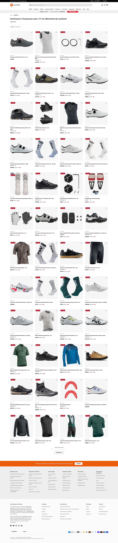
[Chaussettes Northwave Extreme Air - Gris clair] (46, 149)
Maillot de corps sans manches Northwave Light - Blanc (45, 57)
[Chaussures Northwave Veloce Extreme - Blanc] (96, 320)
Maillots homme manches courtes (17, 474)
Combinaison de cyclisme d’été (16, 485)
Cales (97, 480)
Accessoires (64, 9)
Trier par (12, 26)
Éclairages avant (81, 482)
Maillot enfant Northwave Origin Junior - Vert (19, 370)
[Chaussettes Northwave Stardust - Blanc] (46, 287)
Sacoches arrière (52, 486)
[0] (105, 5)
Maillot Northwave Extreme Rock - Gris (43, 335)
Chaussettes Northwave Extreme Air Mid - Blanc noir (96, 163)
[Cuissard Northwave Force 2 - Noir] (96, 252)
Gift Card (101, 509)
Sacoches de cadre (52, 489)
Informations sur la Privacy (65, 511)
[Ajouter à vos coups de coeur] (31, 32)
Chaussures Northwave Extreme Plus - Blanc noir (70, 163)
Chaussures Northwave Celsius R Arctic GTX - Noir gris (46, 405)
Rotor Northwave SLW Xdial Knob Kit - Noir (69, 198)
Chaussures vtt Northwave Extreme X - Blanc (70, 93)
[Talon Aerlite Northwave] (71, 389)
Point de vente (102, 506)
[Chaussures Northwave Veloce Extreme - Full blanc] (96, 287)
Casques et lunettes (49, 9)
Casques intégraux (66, 482)
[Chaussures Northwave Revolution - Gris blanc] (21, 320)
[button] (107, 5)
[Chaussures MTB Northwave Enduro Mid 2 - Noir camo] (21, 113)
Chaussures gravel (100, 482)
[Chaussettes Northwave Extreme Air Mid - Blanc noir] (96, 149)
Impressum (88, 513)
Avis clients (62, 516)
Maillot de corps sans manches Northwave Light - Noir (70, 128)
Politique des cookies (64, 513)
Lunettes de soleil (66, 480)
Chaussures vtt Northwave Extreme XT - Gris (44, 233)
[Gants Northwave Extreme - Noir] (46, 113)
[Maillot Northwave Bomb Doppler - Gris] (21, 252)
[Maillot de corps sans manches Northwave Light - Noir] (71, 113)
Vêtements (36, 9)
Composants (71, 9)
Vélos (84, 9)
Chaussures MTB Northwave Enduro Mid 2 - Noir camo (20, 128)
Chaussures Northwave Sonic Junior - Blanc (94, 93)
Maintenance (78, 9)
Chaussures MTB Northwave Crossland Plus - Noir (46, 370)
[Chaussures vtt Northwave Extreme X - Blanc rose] (21, 287)
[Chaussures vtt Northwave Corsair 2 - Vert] (46, 78)
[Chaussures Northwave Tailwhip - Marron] (96, 355)
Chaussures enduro (100, 487)
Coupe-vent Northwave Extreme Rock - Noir (19, 440)
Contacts (44, 509)
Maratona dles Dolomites (20, 517)
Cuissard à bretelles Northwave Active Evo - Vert (70, 440)
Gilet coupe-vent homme (15, 487)
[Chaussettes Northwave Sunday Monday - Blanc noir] (21, 183)
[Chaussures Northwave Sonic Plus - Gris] (21, 42)
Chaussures (57, 9)
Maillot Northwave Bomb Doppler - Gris (18, 267)
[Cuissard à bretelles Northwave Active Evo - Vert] (71, 425)
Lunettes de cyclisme (67, 474)
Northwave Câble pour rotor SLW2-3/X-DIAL (69, 57)
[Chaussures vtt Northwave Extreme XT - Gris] (46, 218)
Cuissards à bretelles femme (16, 482)
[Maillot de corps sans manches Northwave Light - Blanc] (46, 42)
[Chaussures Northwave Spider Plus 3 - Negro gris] (96, 218)
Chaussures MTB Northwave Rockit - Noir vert (20, 404)
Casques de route (66, 487)
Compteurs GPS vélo (82, 476)
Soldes (87, 509)
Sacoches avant (51, 484)
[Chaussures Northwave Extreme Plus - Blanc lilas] (96, 389)
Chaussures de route (100, 475)
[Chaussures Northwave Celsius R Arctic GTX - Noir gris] (46, 389)
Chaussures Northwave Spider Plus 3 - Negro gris (95, 233)
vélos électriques (30, 511)
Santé (88, 9)
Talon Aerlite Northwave (65, 404)
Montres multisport (82, 474)
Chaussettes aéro (100, 478)
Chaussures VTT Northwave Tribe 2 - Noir (69, 267)
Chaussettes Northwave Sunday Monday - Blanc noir (21, 198)
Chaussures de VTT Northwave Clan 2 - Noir (44, 198)
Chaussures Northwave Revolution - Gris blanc (20, 335)
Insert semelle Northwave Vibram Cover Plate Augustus (70, 233)
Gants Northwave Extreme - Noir (42, 127)
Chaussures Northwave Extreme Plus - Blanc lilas (95, 404)
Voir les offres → (73, 11)
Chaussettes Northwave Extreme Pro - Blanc (20, 93)
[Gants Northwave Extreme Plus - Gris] (21, 218)
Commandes (44, 513)
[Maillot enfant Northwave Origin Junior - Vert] (21, 355)
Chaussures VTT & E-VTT (101, 490)
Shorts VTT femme (33, 486)
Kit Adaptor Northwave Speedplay (92, 198)
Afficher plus (59, 452)
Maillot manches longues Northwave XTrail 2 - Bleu (71, 370)
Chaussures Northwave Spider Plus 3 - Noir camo (95, 57)
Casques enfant (65, 490)
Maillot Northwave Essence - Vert (92, 440)
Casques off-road (66, 485)
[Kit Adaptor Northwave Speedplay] (96, 183)
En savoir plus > (27, 1)
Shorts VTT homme (33, 480)
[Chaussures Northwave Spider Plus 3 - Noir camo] (96, 42)
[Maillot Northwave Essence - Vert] (96, 425)
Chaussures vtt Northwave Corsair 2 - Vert (44, 93)
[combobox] (60, 5)
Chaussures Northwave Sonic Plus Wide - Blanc (95, 127)
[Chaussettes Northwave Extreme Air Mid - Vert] (71, 287)
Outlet (87, 506)
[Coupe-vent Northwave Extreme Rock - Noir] (21, 425)
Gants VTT (31, 489)
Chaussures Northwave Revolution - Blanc (19, 163)
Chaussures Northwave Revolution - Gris (68, 335)
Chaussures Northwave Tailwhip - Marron (94, 370)
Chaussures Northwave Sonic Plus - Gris (19, 57)
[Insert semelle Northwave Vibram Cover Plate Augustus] (71, 218)
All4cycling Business (103, 511)
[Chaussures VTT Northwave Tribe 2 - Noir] (71, 252)
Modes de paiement (46, 518)
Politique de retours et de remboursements (69, 509)
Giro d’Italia (24, 516)
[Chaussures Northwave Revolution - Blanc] (21, 149)
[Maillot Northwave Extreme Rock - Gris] (46, 320)
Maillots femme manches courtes (17, 480)
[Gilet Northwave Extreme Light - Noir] (46, 425)
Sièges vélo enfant (52, 478)
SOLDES (30, 9)
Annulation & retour (46, 506)
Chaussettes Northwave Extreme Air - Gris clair (45, 163)
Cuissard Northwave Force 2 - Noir (92, 267)
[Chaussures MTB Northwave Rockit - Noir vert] (21, 389)
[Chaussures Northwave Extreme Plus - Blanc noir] (71, 149)
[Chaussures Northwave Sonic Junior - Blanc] (96, 78)
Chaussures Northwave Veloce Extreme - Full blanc (96, 302)
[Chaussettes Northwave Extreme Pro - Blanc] (21, 78)
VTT (24, 511)
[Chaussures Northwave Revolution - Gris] (71, 320)
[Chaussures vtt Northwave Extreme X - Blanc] (71, 78)
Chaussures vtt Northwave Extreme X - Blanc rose (21, 302)
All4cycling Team (102, 513)
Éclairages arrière (81, 485)
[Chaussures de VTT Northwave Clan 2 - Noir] (46, 183)
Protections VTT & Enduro (34, 491)
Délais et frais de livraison (47, 516)
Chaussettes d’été (100, 485)
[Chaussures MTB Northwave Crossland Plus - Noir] (46, 355)
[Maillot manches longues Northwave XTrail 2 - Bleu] (71, 355)
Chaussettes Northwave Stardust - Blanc (44, 302)
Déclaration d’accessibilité (65, 518)
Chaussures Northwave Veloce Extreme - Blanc (95, 335)
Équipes (42, 9)
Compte (43, 511)
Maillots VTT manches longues (35, 478)
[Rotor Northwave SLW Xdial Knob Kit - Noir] (71, 183)
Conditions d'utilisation (65, 506)
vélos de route (20, 511)
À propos (88, 511)
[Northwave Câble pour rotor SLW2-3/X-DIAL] (71, 42)
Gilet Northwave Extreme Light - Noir (43, 440)
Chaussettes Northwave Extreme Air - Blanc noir (45, 267)
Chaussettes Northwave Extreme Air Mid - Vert (70, 302)
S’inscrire (78, 463)
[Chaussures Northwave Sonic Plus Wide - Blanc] (96, 113)
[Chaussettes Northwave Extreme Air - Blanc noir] (46, 252)
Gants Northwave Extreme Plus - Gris (18, 233)
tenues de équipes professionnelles (18, 509)
